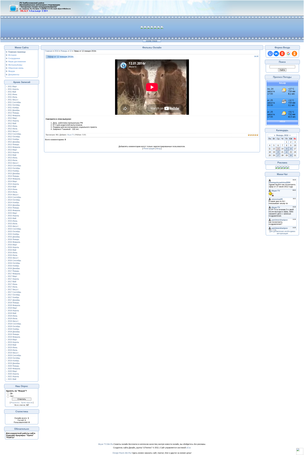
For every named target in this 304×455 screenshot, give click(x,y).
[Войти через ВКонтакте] (276, 53)
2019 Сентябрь (14, 355)
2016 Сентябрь (14, 260)
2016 (56, 51)
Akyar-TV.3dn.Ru (105, 444)
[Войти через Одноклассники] (294, 53)
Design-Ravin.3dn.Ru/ (122, 453)
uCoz (188, 448)
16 (291, 149)
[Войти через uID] (270, 53)
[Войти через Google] (288, 53)
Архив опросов (26, 403)
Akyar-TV (70, 135)
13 (70, 51)
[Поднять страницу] (299, 451)
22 (287, 152)
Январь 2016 (282, 135)
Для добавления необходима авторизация (282, 232)
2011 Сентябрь (14, 102)
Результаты (15, 403)
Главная (48, 51)
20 (278, 152)
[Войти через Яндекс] (282, 53)
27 (278, 155)
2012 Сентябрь (14, 134)
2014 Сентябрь (14, 197)
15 (287, 149)
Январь (64, 51)
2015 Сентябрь (14, 229)
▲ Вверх (7, 6)
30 (291, 155)
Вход (158, 148)
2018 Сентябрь (14, 324)
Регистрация (149, 148)
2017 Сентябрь (14, 292)
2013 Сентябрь (14, 165)
